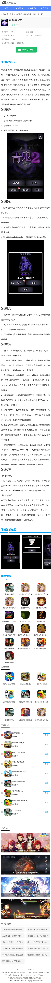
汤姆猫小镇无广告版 (19, 772)
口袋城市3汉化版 (17, 733)
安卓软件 (32, 8)
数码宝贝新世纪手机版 (19, 801)
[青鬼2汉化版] (10, 569)
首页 (6, 8)
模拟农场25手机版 (18, 743)
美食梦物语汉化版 (18, 762)
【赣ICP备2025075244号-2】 (17, 981)
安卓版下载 (28, 49)
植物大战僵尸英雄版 (19, 752)
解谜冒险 (27, 14)
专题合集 (45, 8)
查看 (46, 735)
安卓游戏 (19, 8)
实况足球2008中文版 (19, 781)
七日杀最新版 (16, 810)
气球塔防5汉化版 (17, 791)
